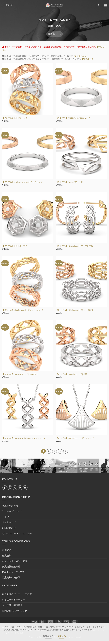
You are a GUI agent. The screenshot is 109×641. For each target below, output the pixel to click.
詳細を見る (81, 56)
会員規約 (6, 555)
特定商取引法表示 (11, 577)
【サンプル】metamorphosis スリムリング (22, 182)
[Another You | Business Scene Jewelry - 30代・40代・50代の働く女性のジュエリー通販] (54, 5)
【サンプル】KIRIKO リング (15, 118)
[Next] (65, 451)
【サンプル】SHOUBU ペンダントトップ (75, 438)
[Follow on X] (15, 487)
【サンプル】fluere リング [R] (69, 182)
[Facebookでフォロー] (4, 487)
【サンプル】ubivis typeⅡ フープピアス (74, 246)
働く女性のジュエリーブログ (17, 594)
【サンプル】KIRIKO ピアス (15, 246)
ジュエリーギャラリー (13, 599)
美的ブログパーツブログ (14, 610)
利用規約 (6, 550)
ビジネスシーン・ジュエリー (17, 533)
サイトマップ (9, 522)
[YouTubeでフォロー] (25, 487)
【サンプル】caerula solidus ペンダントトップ (23, 438)
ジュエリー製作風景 (12, 605)
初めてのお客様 (10, 506)
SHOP (42, 20)
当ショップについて (12, 511)
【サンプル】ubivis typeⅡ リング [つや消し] (22, 310)
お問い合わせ (9, 528)
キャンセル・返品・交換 (14, 561)
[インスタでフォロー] (10, 487)
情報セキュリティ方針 (13, 572)
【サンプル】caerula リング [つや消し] (19, 374)
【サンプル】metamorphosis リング (73, 118)
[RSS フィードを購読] (20, 487)
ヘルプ (5, 517)
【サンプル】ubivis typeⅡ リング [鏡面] (74, 310)
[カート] (105, 5)
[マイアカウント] (98, 5)
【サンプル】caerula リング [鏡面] (71, 374)
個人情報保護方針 (11, 566)
